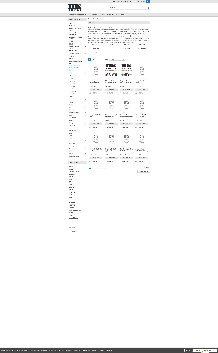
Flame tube (73, 86)
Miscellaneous (73, 94)
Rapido (71, 135)
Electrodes (72, 83)
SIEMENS (71, 44)
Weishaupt (71, 146)
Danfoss (71, 102)
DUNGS (71, 59)
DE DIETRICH (72, 192)
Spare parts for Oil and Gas (75, 62)
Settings (188, 350)
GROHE (71, 184)
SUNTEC (71, 190)
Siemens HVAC (111, 14)
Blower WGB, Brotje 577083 (95, 150)
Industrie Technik (74, 53)
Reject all (197, 350)
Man (70, 128)
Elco (70, 107)
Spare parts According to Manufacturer (75, 66)
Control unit (73, 81)
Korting (71, 123)
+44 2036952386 (124, 1)
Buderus (71, 100)
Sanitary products (74, 156)
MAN (70, 197)
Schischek (72, 26)
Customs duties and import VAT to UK (78, 14)
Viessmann (72, 143)
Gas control (73, 91)
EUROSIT (71, 115)
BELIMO (71, 41)
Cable (71, 78)
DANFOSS (72, 207)
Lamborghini (72, 125)
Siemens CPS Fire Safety (74, 47)
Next (146, 167)
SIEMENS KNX (73, 51)
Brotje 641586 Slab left (95, 116)
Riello (70, 138)
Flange (71, 89)
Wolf (70, 148)
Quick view (96, 76)
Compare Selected (143, 171)
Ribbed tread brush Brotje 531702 (111, 116)
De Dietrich (71, 105)
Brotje (70, 72)
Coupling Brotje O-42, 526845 (111, 150)
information (94, 14)
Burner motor (73, 76)
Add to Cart (96, 89)
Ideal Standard (72, 117)
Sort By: (106, 59)
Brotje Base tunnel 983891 (141, 82)
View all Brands (73, 218)
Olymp (70, 133)
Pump (71, 96)
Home (89, 18)
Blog (103, 14)
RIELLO (71, 177)
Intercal (71, 120)
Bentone (71, 70)
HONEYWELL (72, 56)
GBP (114, 1)
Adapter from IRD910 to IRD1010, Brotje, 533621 (141, 150)
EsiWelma (72, 202)
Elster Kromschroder (74, 112)
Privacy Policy (109, 350)
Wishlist (134, 1)
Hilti (70, 23)
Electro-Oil (71, 110)
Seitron (71, 153)
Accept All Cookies (209, 350)
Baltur (70, 151)
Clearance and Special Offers (75, 38)
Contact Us (123, 14)
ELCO (70, 179)
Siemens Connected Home (75, 29)
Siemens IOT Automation (72, 33)
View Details (126, 89)
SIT (70, 141)
